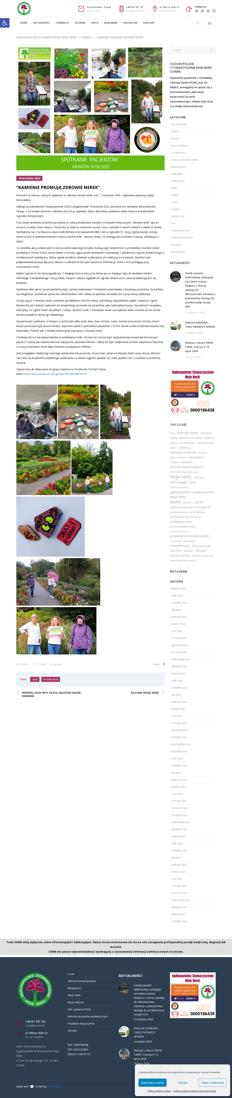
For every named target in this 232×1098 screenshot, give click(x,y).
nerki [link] (174, 188)
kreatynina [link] (186, 462)
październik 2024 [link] (180, 744)
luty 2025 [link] (176, 716)
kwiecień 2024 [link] (179, 779)
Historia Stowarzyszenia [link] (82, 981)
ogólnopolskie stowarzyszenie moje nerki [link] (192, 494)
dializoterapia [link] (205, 442)
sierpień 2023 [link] (178, 836)
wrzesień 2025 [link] (179, 666)
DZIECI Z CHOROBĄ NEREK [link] (184, 159)
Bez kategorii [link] (179, 124)
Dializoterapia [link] (179, 145)
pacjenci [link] (188, 502)
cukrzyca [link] (206, 433)
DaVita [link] (173, 438)
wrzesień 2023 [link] (179, 829)
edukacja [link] (185, 448)
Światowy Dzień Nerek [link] (183, 560)
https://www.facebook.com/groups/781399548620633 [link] (55, 374)
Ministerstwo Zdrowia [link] (184, 472)
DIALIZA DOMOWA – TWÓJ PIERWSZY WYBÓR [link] (200, 324)
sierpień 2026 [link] (178, 588)
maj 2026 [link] (176, 609)
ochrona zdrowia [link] (179, 487)
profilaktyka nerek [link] (180, 521)
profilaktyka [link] (197, 512)
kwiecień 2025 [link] (179, 701)
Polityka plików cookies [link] (159, 1091)
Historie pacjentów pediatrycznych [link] (88, 1016)
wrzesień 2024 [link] (179, 751)
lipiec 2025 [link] (177, 680)
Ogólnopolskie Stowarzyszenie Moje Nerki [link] (194, 1091)
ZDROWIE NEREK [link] (50, 679)
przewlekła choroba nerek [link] (189, 536)
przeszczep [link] (177, 216)
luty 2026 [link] (176, 631)
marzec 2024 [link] (178, 786)
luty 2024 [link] (176, 794)
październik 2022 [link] (180, 900)
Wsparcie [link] (176, 244)
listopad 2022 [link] (179, 893)
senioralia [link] (175, 541)
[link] (4, 23)
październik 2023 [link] (180, 822)
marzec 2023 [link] (178, 871)
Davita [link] (175, 131)
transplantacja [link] (180, 230)
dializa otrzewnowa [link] (182, 442)
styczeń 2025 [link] (178, 723)
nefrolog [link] (199, 477)
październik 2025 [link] (180, 659)
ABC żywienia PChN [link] (79, 1009)
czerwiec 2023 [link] (179, 850)
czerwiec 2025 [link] (179, 687)
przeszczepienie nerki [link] (182, 526)
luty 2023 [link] (176, 879)
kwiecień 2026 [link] (179, 617)
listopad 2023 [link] (179, 815)
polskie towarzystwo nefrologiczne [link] (190, 507)
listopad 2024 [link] (179, 737)
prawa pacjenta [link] (179, 512)
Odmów (182, 1082)
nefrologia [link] (178, 181)
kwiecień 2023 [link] (179, 864)
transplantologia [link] (182, 237)
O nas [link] (71, 974)
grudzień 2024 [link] (179, 730)
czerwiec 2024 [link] (179, 765)
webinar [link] (188, 550)
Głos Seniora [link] (178, 457)
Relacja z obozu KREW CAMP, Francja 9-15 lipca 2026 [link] (199, 347)
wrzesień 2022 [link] (179, 907)
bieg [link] (172, 433)
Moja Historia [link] (76, 1002)
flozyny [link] (202, 452)
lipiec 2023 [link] (177, 843)
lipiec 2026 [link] (177, 595)
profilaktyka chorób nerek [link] (185, 517)
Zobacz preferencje (212, 1082)
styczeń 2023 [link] (178, 886)
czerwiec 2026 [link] (179, 602)
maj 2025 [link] (176, 694)
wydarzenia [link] (178, 251)
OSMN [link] (24, 664)
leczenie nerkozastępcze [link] (186, 467)
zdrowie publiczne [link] (202, 555)
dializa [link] (175, 138)
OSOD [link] (35, 679)
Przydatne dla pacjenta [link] (81, 1023)
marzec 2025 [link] (178, 709)
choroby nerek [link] (187, 432)
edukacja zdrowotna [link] (183, 452)
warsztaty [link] (175, 550)
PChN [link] (174, 202)
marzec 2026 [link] (178, 624)
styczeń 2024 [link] (178, 801)
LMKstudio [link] (53, 1086)
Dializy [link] (173, 447)
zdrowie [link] (200, 551)
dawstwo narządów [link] (190, 438)
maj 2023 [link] (176, 857)
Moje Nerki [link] (74, 995)
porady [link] (86, 37)
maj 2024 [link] (176, 772)
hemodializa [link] (178, 166)
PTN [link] (173, 223)
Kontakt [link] (72, 1030)
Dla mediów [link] (178, 152)
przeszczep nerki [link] (179, 531)
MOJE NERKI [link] (177, 174)
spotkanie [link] (189, 541)
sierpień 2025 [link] (178, 673)
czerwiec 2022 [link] (179, 921)
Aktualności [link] (74, 988)
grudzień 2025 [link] (179, 645)
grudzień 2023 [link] (179, 808)
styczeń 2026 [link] (178, 638)
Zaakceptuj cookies (152, 1082)
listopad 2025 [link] (179, 652)
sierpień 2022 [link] (178, 914)
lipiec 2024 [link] (177, 758)
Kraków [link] (174, 462)
